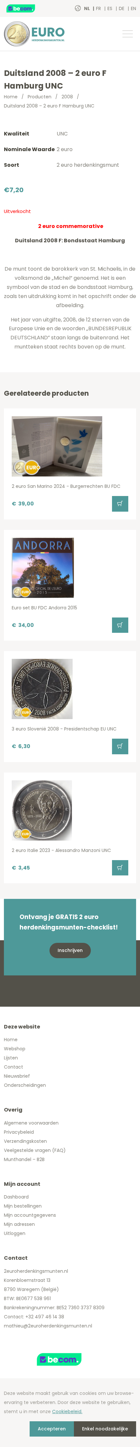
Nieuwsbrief (17, 1076)
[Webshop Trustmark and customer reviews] (27, 8)
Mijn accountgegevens (30, 1215)
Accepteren (52, 1429)
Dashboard (16, 1197)
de (122, 8)
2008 (67, 96)
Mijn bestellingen (23, 1206)
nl (87, 8)
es (110, 8)
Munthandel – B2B (24, 1159)
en (133, 8)
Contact (13, 1067)
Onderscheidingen (25, 1085)
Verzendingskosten (25, 1141)
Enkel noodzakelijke (105, 1429)
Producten (39, 96)
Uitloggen (14, 1233)
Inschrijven (70, 950)
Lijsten (11, 1058)
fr (99, 8)
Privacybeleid (19, 1132)
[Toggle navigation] (127, 34)
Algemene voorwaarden (31, 1123)
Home (11, 96)
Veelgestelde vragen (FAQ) (35, 1150)
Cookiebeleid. (67, 1411)
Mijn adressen (19, 1224)
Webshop (14, 1048)
